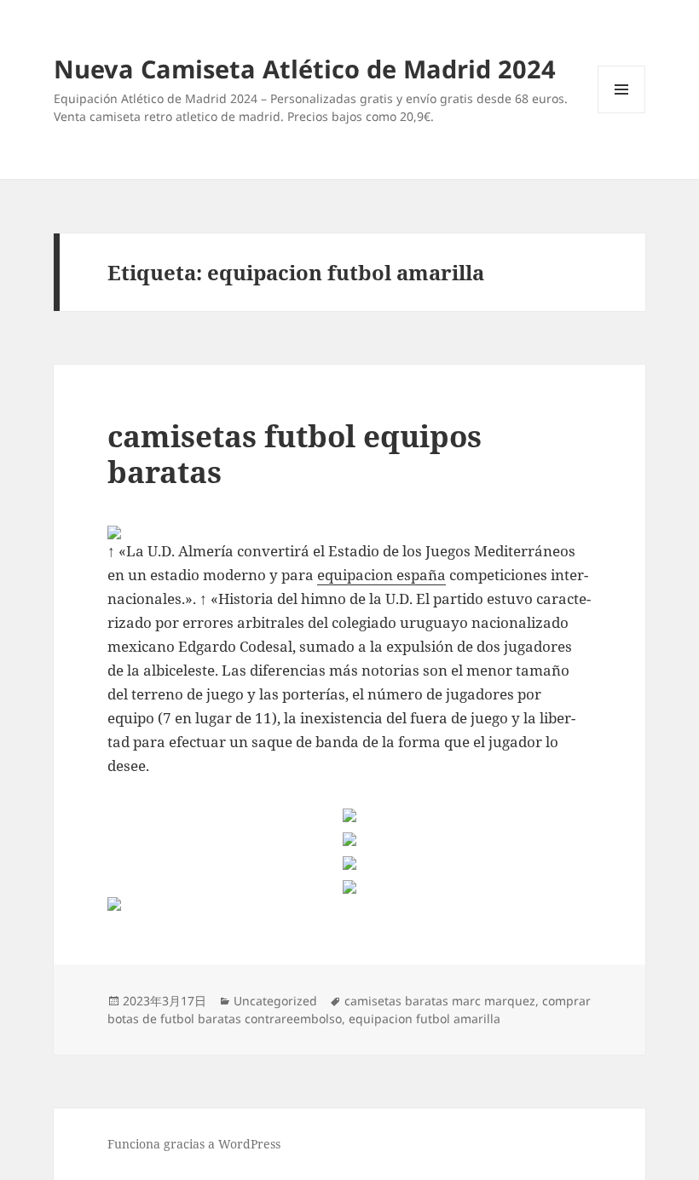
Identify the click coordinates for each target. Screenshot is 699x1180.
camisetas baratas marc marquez (439, 1001)
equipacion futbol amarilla (424, 1018)
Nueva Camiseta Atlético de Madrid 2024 (305, 68)
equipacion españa (381, 574)
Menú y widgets (621, 112)
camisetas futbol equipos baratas (294, 454)
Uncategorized (275, 1001)
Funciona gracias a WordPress (193, 1144)
